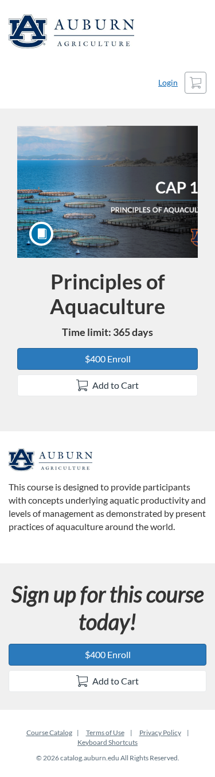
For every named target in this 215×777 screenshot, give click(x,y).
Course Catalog (49, 732)
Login (168, 82)
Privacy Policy (160, 732)
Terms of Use (105, 732)
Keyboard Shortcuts (107, 742)
